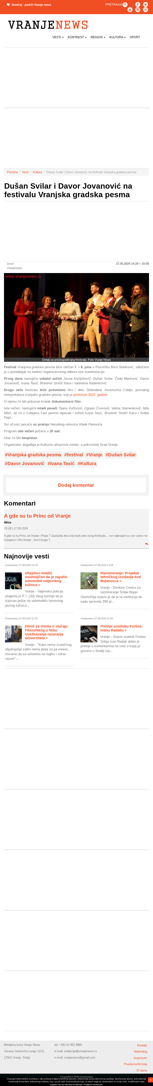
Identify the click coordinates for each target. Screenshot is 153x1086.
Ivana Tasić (62, 463)
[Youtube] (130, 9)
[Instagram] (137, 9)
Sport (135, 37)
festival (75, 454)
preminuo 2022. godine (90, 394)
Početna (12, 172)
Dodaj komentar (76, 485)
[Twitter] (145, 4)
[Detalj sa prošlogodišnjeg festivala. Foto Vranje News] (76, 315)
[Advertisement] (76, 77)
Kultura (116, 37)
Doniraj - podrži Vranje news (31, 4)
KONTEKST (76, 37)
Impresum (140, 1058)
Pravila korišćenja (135, 1064)
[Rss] (145, 9)
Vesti (57, 37)
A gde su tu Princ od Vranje (37, 516)
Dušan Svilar (122, 454)
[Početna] (49, 24)
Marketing (140, 1051)
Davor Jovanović (26, 463)
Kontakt (142, 1045)
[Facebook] (137, 4)
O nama (141, 1070)
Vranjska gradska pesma (34, 454)
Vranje (95, 454)
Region (97, 37)
